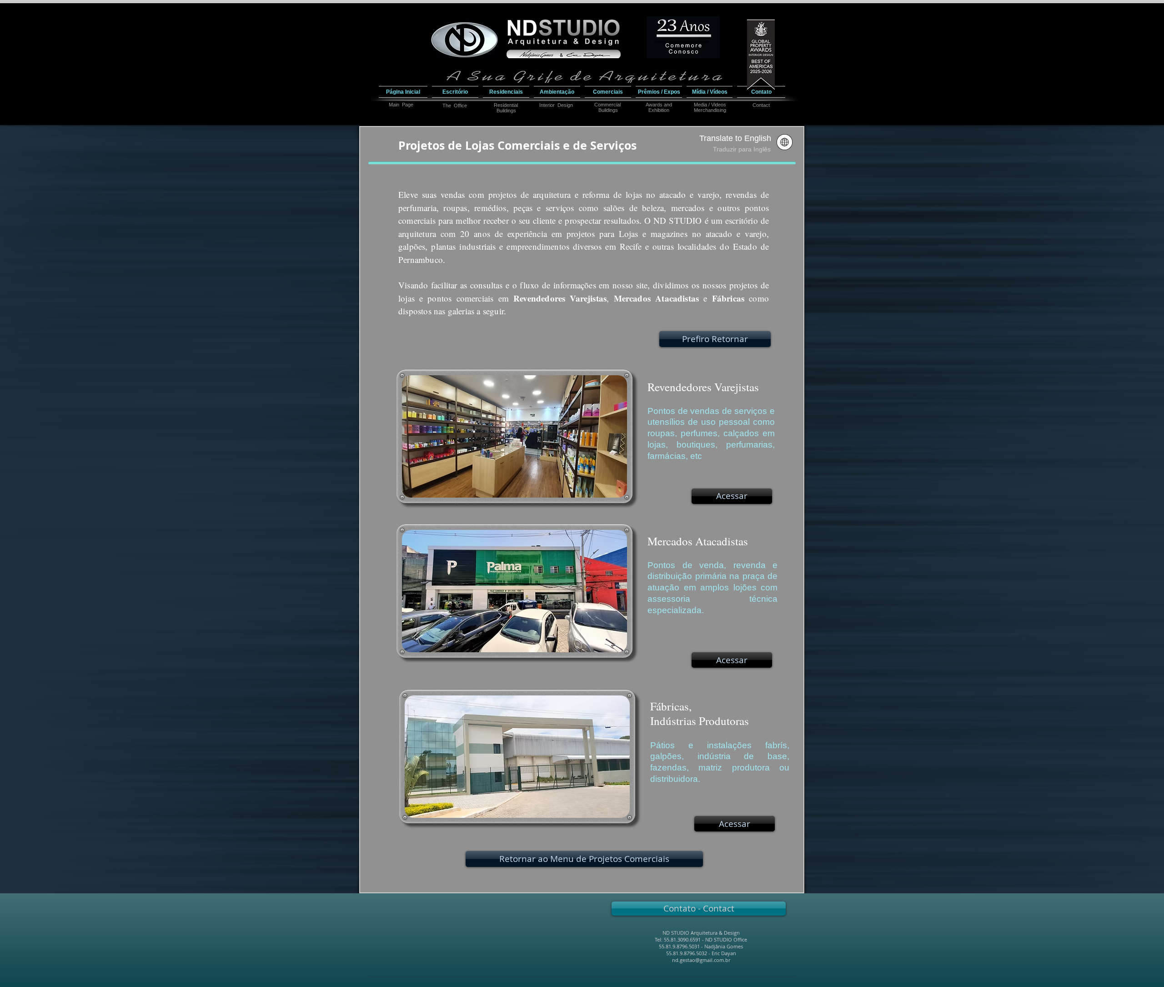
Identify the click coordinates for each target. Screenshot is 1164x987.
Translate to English (735, 138)
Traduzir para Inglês (742, 149)
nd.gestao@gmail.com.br (701, 960)
